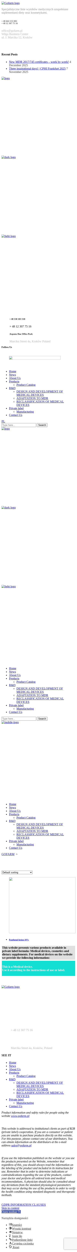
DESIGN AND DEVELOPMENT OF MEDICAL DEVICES (39, 1084)
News (12, 1065)
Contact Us (15, 1106)
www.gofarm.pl (20, 1115)
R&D (12, 1079)
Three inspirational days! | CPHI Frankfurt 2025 (37, 68)
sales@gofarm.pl (21, 1145)
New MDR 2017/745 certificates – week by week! (39, 61)
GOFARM (7, 854)
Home (12, 1062)
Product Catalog (26, 1076)
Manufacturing (25, 1102)
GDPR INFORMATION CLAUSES (23, 1204)
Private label (16, 1099)
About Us (15, 1069)
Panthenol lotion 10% (19, 940)
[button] (11, 1211)
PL (3, 421)
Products (14, 1072)
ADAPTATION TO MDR (32, 1089)
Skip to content (10, 1208)
